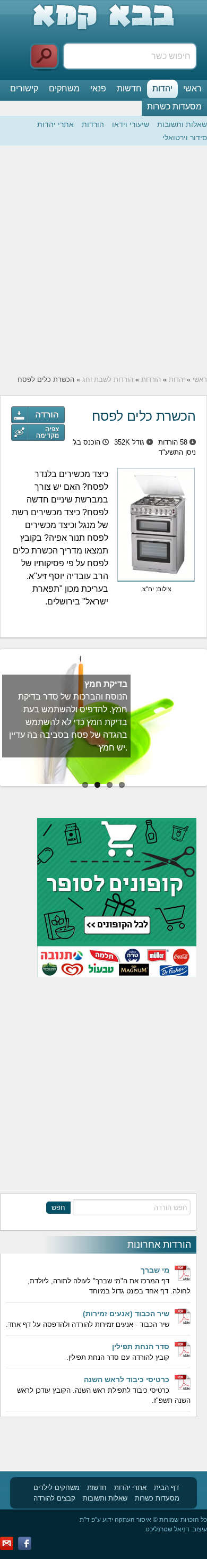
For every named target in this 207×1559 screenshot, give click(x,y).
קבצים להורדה (54, 1498)
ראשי (192, 88)
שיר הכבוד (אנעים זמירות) (126, 1313)
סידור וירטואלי (184, 137)
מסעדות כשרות (174, 106)
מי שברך (155, 1270)
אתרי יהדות (55, 124)
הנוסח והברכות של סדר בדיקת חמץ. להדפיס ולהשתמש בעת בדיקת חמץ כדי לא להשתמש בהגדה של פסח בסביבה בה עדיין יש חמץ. (68, 722)
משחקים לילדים (56, 1488)
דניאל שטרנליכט (167, 1529)
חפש (58, 1208)
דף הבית (166, 1488)
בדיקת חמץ (105, 683)
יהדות (162, 88)
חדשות (129, 88)
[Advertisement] (103, 260)
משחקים (64, 88)
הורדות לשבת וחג (107, 380)
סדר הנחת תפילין (140, 1346)
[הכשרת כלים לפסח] (38, 432)
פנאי (98, 88)
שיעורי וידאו (130, 124)
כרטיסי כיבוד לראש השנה (126, 1379)
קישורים (24, 88)
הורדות (93, 124)
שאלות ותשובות (182, 124)
